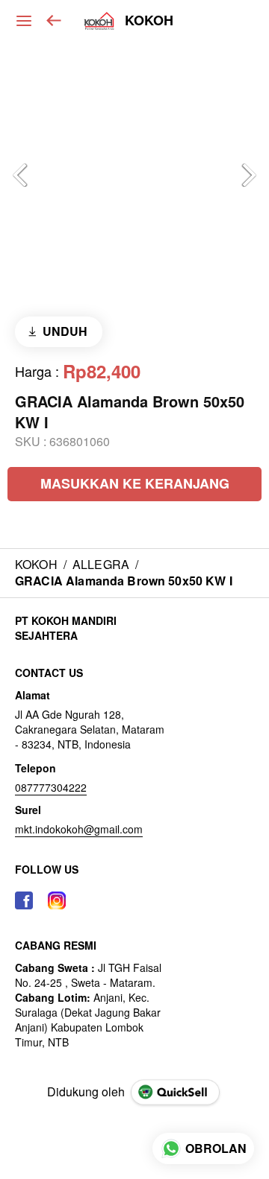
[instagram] (57, 900)
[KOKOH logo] (99, 21)
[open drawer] (24, 21)
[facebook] (24, 900)
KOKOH (149, 20)
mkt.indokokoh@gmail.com (79, 829)
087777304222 (51, 787)
